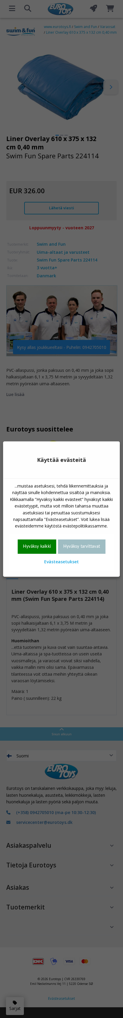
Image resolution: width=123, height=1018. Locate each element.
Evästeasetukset (61, 561)
